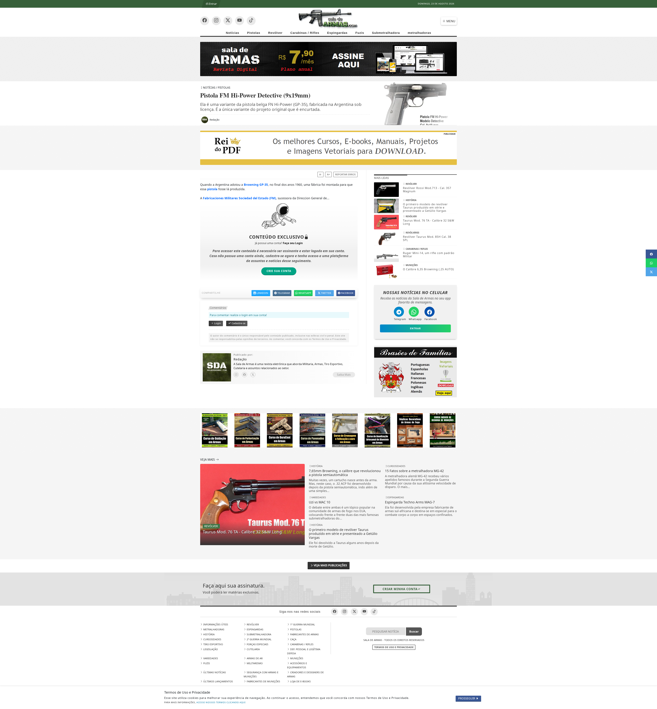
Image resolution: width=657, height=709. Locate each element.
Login (217, 323)
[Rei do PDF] (328, 147)
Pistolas (253, 33)
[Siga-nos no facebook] (204, 20)
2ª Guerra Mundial (259, 639)
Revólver (275, 33)
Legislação (210, 649)
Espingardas (337, 33)
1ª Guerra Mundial (302, 624)
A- (320, 174)
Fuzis (359, 33)
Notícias (232, 33)
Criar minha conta (400, 589)
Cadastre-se (238, 323)
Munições (296, 658)
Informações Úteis (215, 624)
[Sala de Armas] (328, 18)
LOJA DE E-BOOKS (300, 681)
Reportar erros (345, 174)
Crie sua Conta (279, 271)
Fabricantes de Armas (304, 634)
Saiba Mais (344, 374)
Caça (292, 639)
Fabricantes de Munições (263, 681)
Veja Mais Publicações (330, 565)
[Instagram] (236, 374)
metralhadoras (419, 33)
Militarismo (254, 663)
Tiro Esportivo (213, 644)
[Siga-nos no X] (227, 20)
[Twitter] (252, 374)
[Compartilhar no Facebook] (651, 254)
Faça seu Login (293, 243)
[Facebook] (244, 374)
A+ (328, 174)
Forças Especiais (257, 644)
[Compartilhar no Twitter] (651, 271)
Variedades (210, 658)
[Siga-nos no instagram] (239, 20)
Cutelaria (253, 649)
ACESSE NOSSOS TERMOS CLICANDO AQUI (221, 702)
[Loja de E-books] (415, 371)
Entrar (212, 4)
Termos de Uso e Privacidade (394, 647)
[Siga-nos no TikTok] (251, 20)
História (209, 634)
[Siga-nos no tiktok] (374, 611)
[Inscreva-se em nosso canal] (216, 20)
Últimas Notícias (214, 672)
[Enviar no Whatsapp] (651, 262)
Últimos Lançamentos (218, 681)
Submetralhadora (386, 33)
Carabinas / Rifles (304, 33)
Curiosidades (212, 639)
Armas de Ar (254, 658)
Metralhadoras (213, 629)
